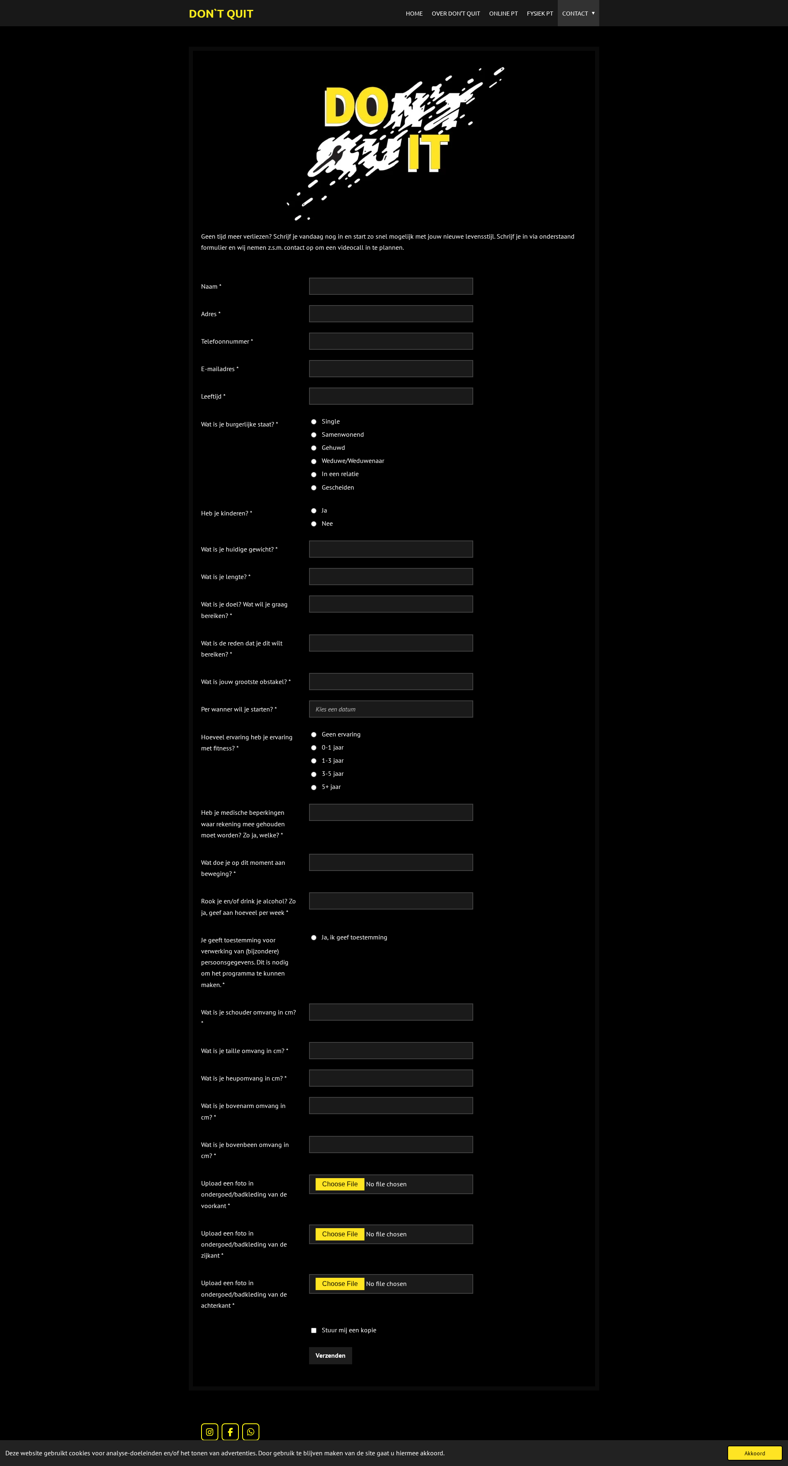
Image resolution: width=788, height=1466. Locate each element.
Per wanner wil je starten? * (239, 709)
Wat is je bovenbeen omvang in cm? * (245, 1150)
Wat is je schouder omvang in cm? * (248, 1017)
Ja (324, 510)
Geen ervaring (341, 734)
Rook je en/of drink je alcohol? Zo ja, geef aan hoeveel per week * (248, 906)
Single (331, 421)
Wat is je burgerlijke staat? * (239, 424)
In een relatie (340, 474)
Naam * (211, 286)
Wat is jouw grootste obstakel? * (246, 681)
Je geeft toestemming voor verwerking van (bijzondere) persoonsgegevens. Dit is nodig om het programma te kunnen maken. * (245, 962)
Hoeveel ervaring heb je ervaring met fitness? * (247, 742)
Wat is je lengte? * (226, 576)
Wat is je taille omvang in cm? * (245, 1050)
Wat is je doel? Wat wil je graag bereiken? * (244, 609)
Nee (327, 523)
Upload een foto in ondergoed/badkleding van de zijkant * (244, 1244)
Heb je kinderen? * (226, 513)
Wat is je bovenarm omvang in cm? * (243, 1111)
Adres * (211, 314)
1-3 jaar (333, 760)
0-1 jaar (333, 747)
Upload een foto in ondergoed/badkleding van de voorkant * (244, 1194)
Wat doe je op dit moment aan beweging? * (243, 868)
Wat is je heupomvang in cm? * (244, 1078)
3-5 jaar (333, 773)
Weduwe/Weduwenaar (353, 460)
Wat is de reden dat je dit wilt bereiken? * (241, 648)
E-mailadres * (220, 369)
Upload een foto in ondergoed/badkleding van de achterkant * (244, 1294)
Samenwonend (343, 434)
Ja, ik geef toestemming (354, 937)
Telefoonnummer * (227, 341)
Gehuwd (333, 447)
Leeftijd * (213, 396)
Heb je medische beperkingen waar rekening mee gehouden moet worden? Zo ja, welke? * (243, 823)
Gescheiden (338, 487)
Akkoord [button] (754, 1453)
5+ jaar (331, 786)
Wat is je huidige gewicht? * (239, 549)
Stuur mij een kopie (349, 1330)
